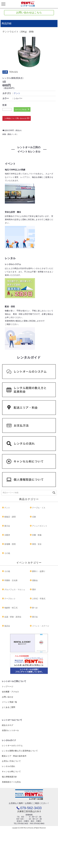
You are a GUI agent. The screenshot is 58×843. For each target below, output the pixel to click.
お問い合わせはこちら (29, 12)
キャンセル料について (11, 771)
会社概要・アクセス (10, 692)
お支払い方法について (11, 761)
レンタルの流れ (8, 766)
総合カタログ (7, 725)
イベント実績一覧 (9, 702)
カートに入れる (20, 109)
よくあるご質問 (8, 707)
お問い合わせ (7, 697)
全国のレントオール (10, 730)
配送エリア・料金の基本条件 (14, 756)
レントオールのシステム (12, 745)
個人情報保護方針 (9, 777)
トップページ (7, 686)
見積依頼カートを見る (11, 782)
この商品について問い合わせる (15, 118)
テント (17, 93)
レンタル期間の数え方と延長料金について (20, 751)
